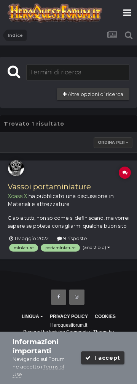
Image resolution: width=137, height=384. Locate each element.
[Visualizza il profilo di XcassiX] (16, 168)
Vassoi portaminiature (49, 186)
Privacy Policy (69, 316)
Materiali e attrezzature (39, 204)
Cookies (105, 316)
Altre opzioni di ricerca (95, 94)
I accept (105, 357)
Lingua (31, 316)
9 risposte (74, 238)
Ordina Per (112, 142)
